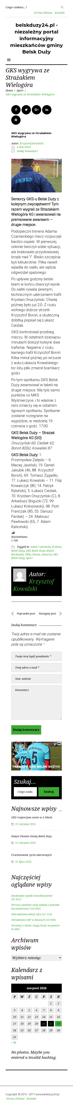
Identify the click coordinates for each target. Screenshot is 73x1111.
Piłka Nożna (32, 554)
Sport (20, 90)
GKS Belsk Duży (35, 550)
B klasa (56, 546)
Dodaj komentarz (27, 151)
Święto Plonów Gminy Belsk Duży (31, 836)
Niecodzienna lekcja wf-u (26, 914)
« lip (13, 1042)
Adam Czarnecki (40, 546)
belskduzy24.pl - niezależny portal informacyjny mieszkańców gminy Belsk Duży (36, 38)
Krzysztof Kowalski (31, 143)
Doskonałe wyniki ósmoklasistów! (32, 895)
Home (9, 90)
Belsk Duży (17, 550)
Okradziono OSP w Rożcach (28, 920)
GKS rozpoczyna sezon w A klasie (31, 817)
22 (50, 1023)
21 (43, 1023)
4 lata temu (24, 147)
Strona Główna (43, 12)
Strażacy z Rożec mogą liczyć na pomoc (35, 925)
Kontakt (60, 12)
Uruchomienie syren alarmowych (31, 855)
